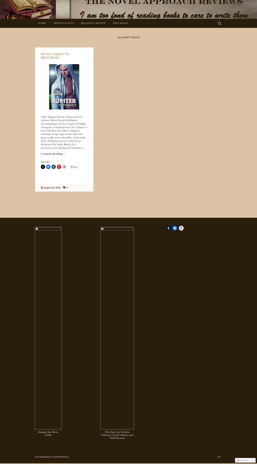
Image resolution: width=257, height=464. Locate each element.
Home (42, 23)
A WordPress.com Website (52, 457)
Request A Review (93, 23)
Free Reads (120, 23)
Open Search (219, 23)
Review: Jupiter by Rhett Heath (55, 55)
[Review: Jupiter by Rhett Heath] (64, 86)
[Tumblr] (168, 228)
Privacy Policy (63, 23)
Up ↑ (219, 457)
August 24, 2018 (52, 188)
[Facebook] (174, 228)
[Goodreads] (181, 228)
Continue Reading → (53, 153)
